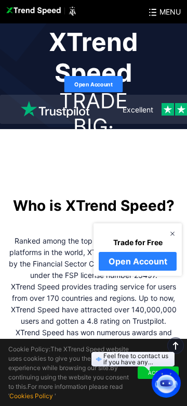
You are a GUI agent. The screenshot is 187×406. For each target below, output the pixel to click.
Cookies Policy (31, 396)
